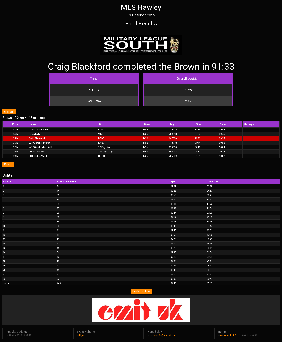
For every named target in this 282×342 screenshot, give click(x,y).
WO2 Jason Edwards (39, 143)
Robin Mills (34, 134)
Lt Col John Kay (37, 151)
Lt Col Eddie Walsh (38, 156)
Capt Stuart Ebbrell (38, 129)
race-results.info (228, 335)
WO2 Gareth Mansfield (40, 147)
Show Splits (9, 112)
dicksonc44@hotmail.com (163, 335)
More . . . (8, 164)
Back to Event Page (141, 291)
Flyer (81, 335)
